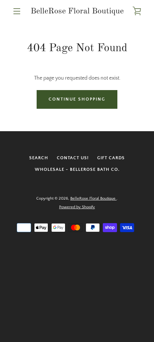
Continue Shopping (77, 99)
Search (38, 157)
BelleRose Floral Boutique (77, 11)
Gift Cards (111, 157)
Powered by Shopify (77, 207)
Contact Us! (73, 157)
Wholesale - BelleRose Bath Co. (77, 169)
